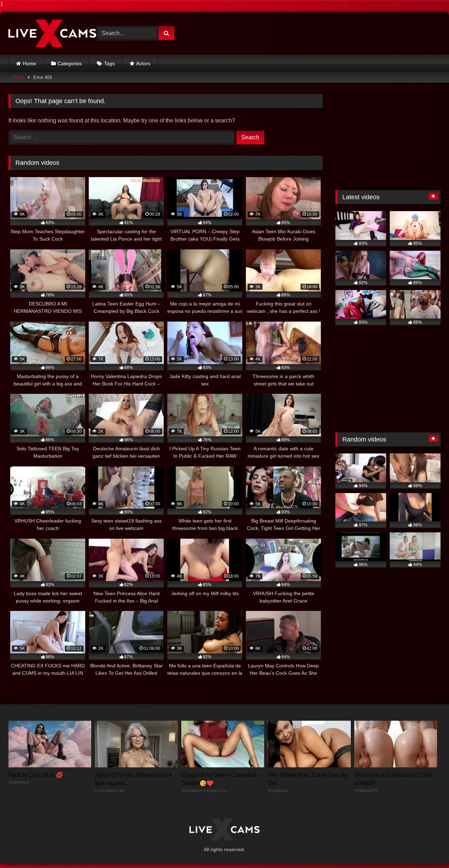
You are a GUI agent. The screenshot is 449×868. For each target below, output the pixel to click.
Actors (143, 63)
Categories (70, 63)
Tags (109, 63)
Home (29, 63)
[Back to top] (427, 848)
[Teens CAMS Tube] (52, 33)
